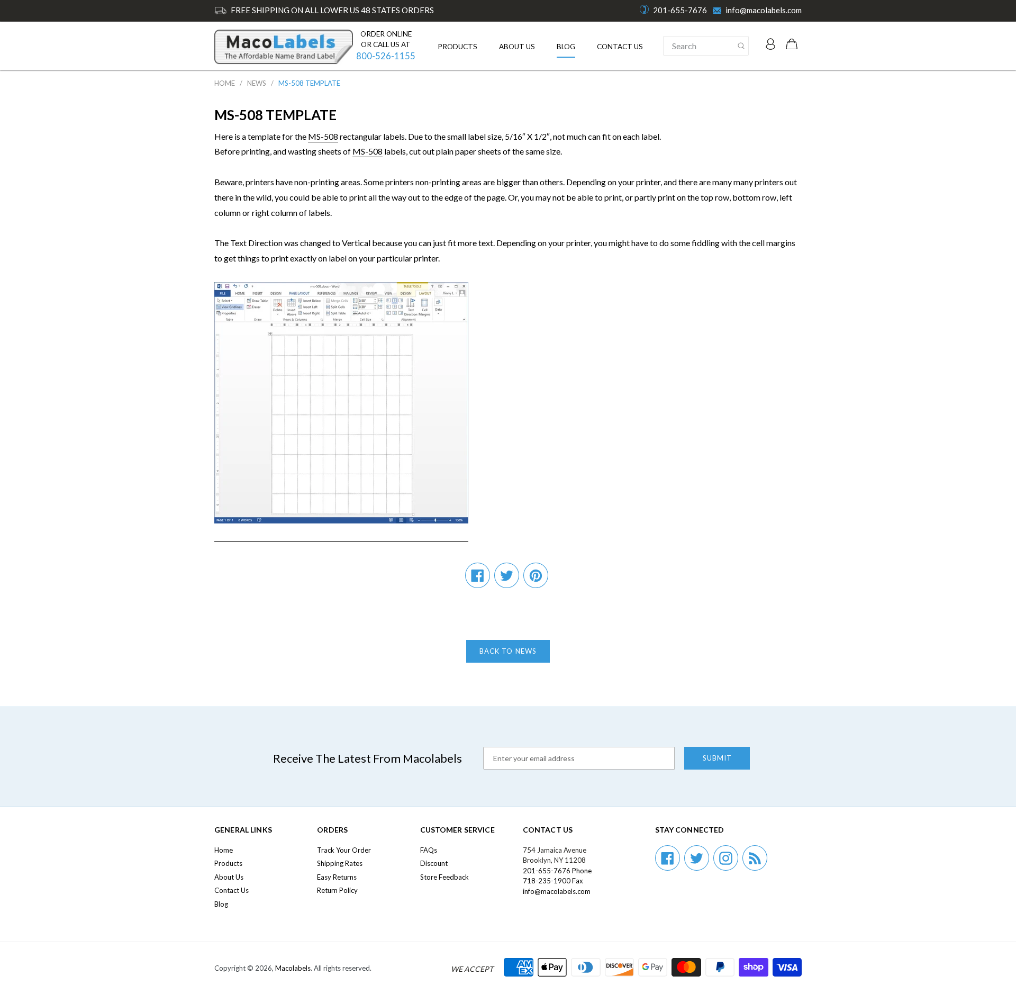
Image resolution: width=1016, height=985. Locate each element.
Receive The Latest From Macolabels (367, 758)
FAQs (428, 850)
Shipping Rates (339, 863)
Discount (434, 863)
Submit (717, 758)
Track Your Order (344, 850)
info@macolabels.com (763, 10)
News (256, 83)
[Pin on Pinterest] (535, 575)
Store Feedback (444, 877)
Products (457, 46)
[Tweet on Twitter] (506, 575)
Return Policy (337, 890)
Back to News (507, 651)
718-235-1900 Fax (553, 880)
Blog (566, 46)
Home (224, 83)
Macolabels (293, 968)
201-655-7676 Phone (557, 870)
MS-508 (323, 136)
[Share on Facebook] (477, 575)
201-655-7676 (680, 10)
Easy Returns (337, 877)
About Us (517, 46)
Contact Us (620, 46)
